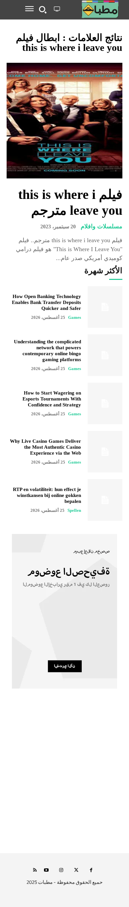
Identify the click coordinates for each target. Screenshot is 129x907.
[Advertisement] (64, 778)
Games (74, 317)
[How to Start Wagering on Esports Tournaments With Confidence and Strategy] (105, 403)
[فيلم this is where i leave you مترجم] (64, 120)
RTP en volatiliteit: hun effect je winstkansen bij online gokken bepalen (47, 495)
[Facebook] (91, 870)
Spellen (74, 510)
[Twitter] (76, 870)
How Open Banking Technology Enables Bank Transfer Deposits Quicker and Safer (46, 302)
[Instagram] (61, 870)
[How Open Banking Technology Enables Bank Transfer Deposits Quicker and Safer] (105, 307)
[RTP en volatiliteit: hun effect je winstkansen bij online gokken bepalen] (105, 500)
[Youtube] (46, 870)
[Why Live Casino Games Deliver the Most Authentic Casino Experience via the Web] (105, 451)
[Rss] (35, 870)
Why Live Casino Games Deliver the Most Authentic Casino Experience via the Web (45, 447)
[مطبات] (92, 9)
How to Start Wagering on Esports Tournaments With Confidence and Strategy (51, 398)
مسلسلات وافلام (101, 226)
